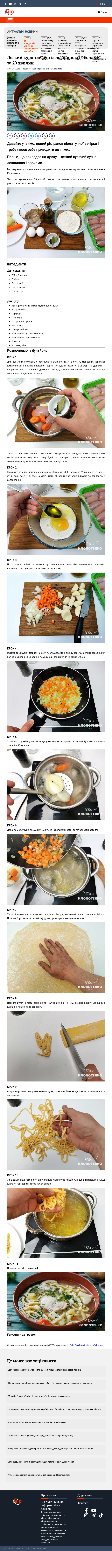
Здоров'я (27, 69)
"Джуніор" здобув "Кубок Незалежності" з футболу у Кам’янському (39, 1396)
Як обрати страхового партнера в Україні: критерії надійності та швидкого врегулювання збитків (82, 49)
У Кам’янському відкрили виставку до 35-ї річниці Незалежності (39, 1475)
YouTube (71, 1345)
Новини (35, 69)
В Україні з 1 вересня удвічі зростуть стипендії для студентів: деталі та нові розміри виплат (51, 1449)
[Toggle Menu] (10, 19)
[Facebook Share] (10, 136)
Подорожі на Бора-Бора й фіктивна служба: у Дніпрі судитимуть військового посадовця (50, 1383)
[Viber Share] (24, 136)
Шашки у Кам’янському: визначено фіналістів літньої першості (38, 1422)
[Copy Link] (52, 136)
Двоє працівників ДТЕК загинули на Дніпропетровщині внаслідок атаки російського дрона (65, 48)
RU (103, 4)
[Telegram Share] (31, 136)
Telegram (98, 1345)
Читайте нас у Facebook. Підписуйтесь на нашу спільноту (98, 42)
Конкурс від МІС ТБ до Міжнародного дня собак (14, 44)
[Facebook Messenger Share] (38, 136)
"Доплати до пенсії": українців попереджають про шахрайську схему (40, 1435)
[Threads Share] (45, 136)
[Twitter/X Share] (17, 136)
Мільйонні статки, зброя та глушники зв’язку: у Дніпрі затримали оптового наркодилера (47, 48)
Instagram (89, 1345)
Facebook (79, 1345)
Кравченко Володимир (51, 69)
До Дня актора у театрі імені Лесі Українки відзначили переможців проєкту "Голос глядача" (30, 48)
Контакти (83, 1503)
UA (97, 4)
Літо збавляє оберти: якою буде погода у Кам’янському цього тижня (41, 1462)
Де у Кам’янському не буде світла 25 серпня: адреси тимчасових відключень (44, 1370)
